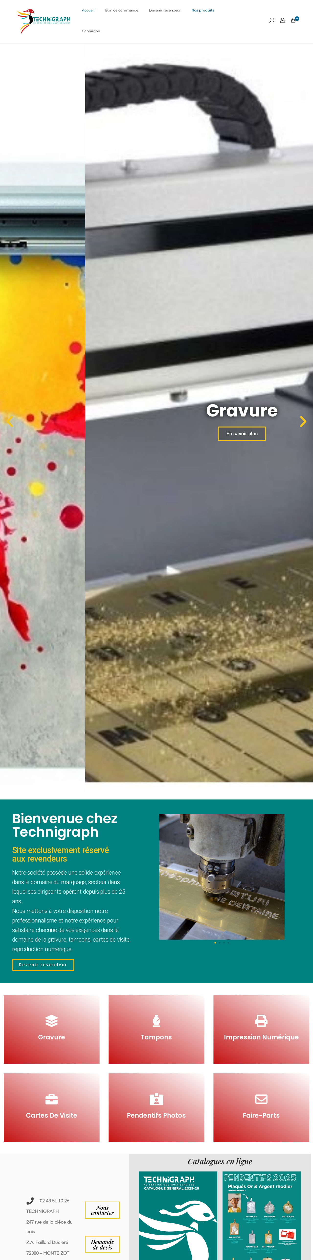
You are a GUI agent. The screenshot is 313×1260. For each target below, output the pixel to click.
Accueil (88, 10)
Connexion (91, 31)
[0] (293, 21)
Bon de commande (121, 10)
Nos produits (202, 10)
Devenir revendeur (165, 10)
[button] (9, 421)
